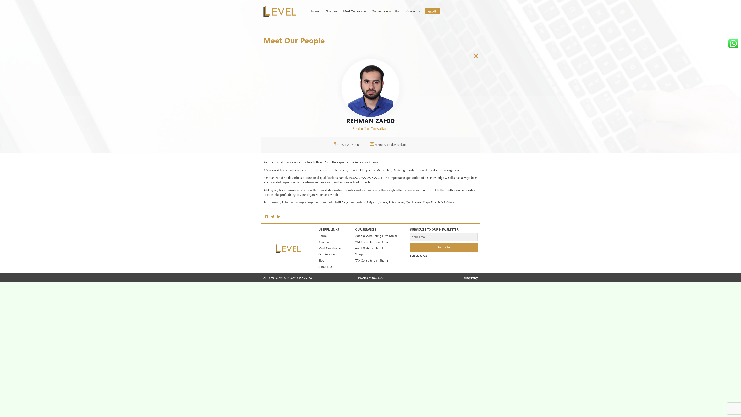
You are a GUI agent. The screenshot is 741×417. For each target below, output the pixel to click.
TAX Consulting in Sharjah (372, 260)
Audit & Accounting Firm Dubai (376, 236)
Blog (397, 11)
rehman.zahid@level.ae (390, 145)
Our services (380, 11)
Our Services (327, 254)
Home (315, 11)
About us (331, 11)
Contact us (413, 11)
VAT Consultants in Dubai (372, 242)
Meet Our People (354, 11)
